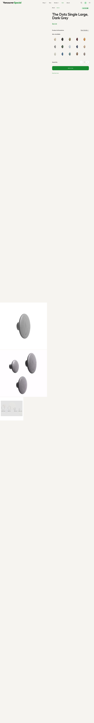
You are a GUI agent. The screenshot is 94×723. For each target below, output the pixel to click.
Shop (44, 3)
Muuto (58, 7)
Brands (56, 3)
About (68, 3)
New (50, 3)
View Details (84, 30)
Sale (63, 3)
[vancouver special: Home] (12, 3)
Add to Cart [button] (70, 68)
